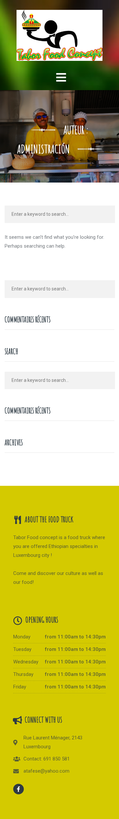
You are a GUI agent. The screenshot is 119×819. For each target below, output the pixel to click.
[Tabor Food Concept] (59, 32)
